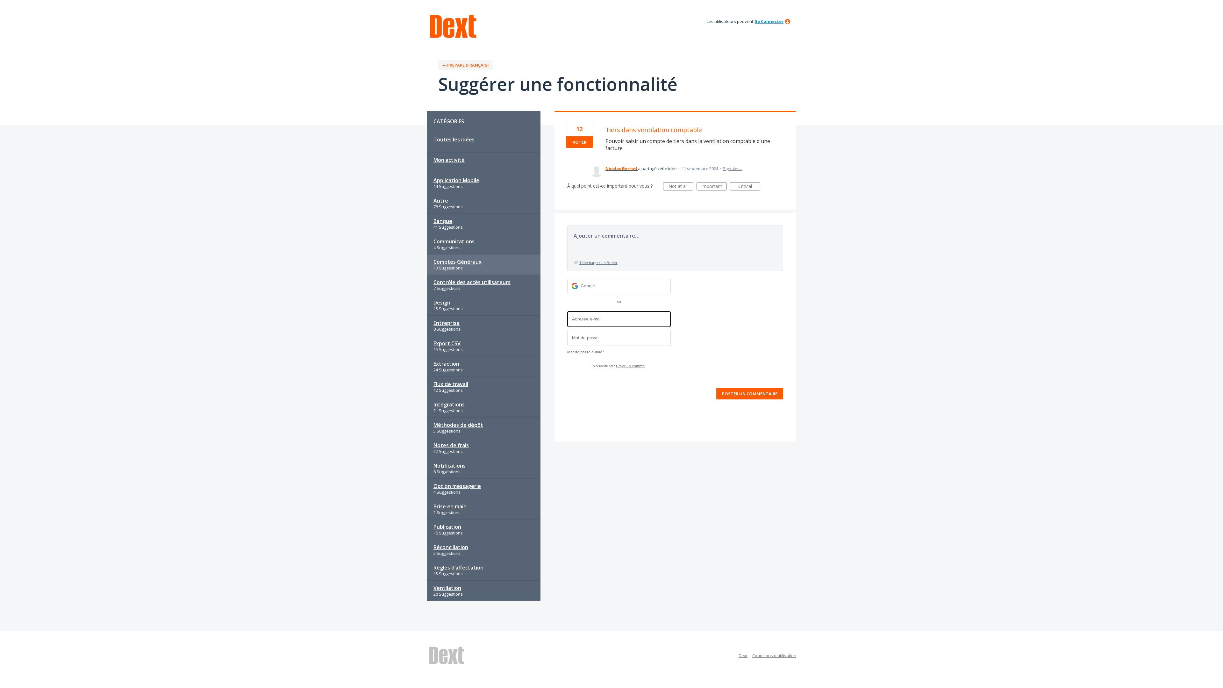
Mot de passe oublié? (585, 352)
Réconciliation (450, 547)
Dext (743, 655)
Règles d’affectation (458, 567)
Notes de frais (451, 445)
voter (579, 142)
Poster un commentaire (749, 394)
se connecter (769, 21)
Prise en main (450, 506)
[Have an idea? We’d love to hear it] (453, 26)
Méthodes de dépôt (458, 424)
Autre (440, 200)
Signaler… (732, 168)
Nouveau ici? (619, 366)
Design (441, 302)
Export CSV (447, 343)
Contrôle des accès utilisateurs (472, 282)
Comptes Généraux (457, 261)
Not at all (681, 186)
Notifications (449, 465)
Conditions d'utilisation (774, 655)
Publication (447, 526)
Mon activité (449, 159)
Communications (454, 241)
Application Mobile (456, 180)
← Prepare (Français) (465, 65)
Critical (749, 186)
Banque (442, 221)
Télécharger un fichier (598, 262)
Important (714, 186)
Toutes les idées (454, 139)
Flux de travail (450, 384)
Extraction (446, 363)
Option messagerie (457, 486)
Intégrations (449, 404)
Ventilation (447, 587)
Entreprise (446, 322)
